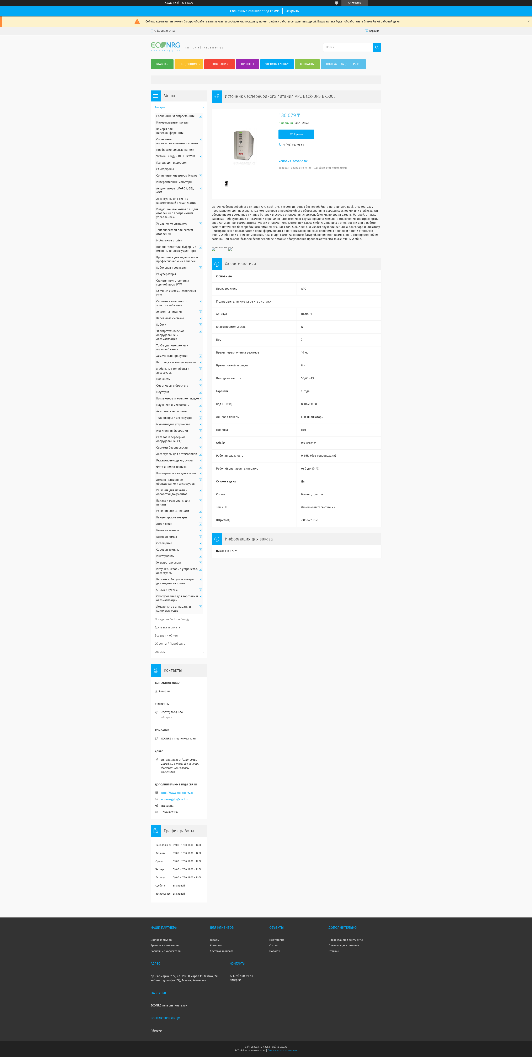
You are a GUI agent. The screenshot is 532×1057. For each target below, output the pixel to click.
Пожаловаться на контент (282, 1051)
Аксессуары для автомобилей (176, 454)
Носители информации (172, 430)
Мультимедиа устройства (173, 424)
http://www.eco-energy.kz (177, 793)
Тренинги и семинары (165, 945)
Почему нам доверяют (343, 64)
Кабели (161, 324)
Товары (160, 107)
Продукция (188, 64)
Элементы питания (169, 311)
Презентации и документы (346, 940)
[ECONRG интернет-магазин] (165, 50)
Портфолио (276, 940)
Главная (162, 64)
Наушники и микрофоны (173, 405)
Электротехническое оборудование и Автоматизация (170, 335)
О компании (219, 64)
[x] (230, 247)
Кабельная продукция (171, 267)
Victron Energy (277, 64)
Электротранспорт (168, 562)
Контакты (307, 64)
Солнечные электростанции (175, 116)
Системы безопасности (172, 447)
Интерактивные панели (172, 122)
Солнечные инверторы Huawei (177, 175)
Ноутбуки (162, 392)
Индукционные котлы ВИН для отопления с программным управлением (177, 213)
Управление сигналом (171, 223)
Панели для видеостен (171, 162)
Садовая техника (168, 549)
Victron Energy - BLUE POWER (175, 156)
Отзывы (160, 651)
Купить (298, 134)
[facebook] (219, 247)
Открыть (292, 11)
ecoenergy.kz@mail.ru (174, 799)
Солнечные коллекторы (166, 951)
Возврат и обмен (166, 635)
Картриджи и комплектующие (176, 362)
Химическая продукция (172, 356)
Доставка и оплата (167, 627)
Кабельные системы (170, 318)
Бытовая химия (166, 536)
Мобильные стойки (169, 240)
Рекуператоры (166, 274)
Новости (274, 951)
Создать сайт (172, 3)
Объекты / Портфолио (170, 643)
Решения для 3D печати (172, 511)
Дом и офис (164, 524)
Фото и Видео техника (171, 467)
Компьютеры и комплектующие (177, 398)
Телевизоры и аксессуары (174, 418)
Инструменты (165, 556)
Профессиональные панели (175, 149)
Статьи (273, 945)
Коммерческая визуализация (176, 473)
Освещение (164, 543)
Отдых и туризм (166, 589)
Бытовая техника (168, 530)
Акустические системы (171, 411)
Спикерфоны (165, 169)
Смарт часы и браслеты (172, 385)
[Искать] (377, 47)
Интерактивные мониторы (174, 182)
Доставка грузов (161, 940)
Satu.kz (283, 1047)
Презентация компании (344, 945)
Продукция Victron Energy (172, 619)
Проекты (247, 64)
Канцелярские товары (171, 517)
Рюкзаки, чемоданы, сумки (174, 460)
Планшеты (163, 379)
